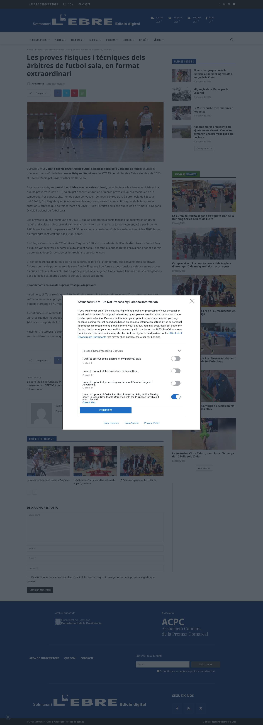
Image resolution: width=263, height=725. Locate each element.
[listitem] (131, 351)
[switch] (176, 358)
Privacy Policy (152, 423)
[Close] (193, 302)
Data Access (131, 423)
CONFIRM (105, 410)
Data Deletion (111, 423)
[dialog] (131, 362)
